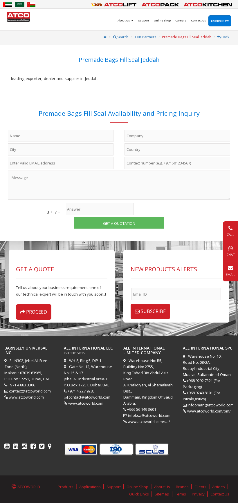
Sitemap (162, 494)
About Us (162, 486)
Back (225, 37)
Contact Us (198, 20)
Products (65, 486)
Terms (180, 494)
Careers (180, 20)
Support (143, 20)
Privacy (198, 494)
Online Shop (162, 20)
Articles (218, 486)
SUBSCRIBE (153, 311)
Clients (200, 486)
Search (122, 37)
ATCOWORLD (28, 486)
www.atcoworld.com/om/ (209, 411)
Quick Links (139, 494)
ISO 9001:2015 (74, 353)
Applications (90, 486)
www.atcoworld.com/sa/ (149, 421)
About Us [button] (124, 20)
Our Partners (145, 37)
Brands (182, 486)
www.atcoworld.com (26, 397)
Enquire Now (220, 21)
